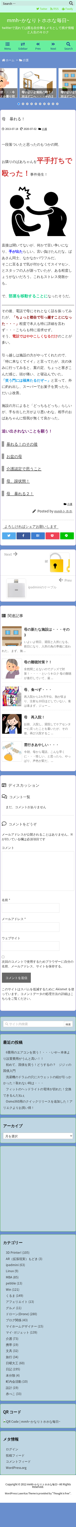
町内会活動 (17, 1381)
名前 (6, 900)
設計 (12, 1387)
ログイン (12, 1449)
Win (12, 1289)
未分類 (13, 1375)
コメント (8, 847)
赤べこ (13, 1393)
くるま (14, 1295)
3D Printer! (17, 1252)
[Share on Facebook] (23, 535)
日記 (13, 1369)
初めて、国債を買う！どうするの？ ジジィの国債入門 (37, 1067)
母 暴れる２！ (20, 493)
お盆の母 (14, 456)
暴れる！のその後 (22, 444)
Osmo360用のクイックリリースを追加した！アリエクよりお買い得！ (37, 1104)
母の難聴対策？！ (38, 661)
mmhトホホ (63, 511)
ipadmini (15, 1265)
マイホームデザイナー (24, 1326)
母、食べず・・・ (38, 689)
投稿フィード (15, 1455)
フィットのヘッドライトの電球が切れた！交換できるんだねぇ (37, 1092)
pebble (14, 1283)
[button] (4, 83)
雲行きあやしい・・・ (41, 744)
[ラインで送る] (67, 535)
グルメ (13, 1308)
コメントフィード (18, 1461)
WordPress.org (16, 1467)
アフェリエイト (20, 1301)
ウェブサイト (11, 938)
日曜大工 (15, 1363)
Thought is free (61, 1493)
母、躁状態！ (18, 481)
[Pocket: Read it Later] (52, 535)
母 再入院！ (34, 716)
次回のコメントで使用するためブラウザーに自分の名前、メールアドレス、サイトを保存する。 (37, 963)
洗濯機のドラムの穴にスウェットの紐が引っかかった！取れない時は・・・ (37, 1080)
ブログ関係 (17, 1320)
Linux (12, 1271)
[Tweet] (9, 535)
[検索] (71, 3)
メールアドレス (14, 919)
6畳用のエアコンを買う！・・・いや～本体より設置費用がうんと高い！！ (36, 1055)
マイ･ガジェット (21, 1332)
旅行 (12, 1357)
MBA (12, 1277)
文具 (12, 1350)
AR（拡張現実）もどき (24, 1258)
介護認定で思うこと (24, 468)
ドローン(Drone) (21, 1314)
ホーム (10, 60)
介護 (26, 60)
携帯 (12, 1344)
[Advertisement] (38, 1188)
